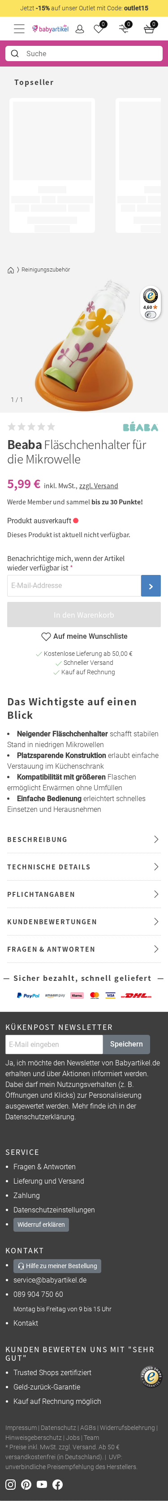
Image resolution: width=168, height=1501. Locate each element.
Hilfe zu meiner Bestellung (61, 1265)
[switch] (150, 314)
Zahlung (26, 1195)
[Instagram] (13, 1484)
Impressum (21, 1428)
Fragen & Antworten (44, 1166)
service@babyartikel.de (49, 1280)
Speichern (126, 1044)
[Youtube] (44, 1484)
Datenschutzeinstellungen (54, 1210)
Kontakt (25, 1323)
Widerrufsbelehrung (127, 1428)
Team (91, 1438)
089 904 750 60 (38, 1294)
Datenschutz (58, 1428)
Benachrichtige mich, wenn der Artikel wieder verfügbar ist (66, 562)
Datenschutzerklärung (39, 1117)
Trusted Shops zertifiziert (52, 1372)
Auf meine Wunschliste (90, 636)
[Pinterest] (29, 1484)
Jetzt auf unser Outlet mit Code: (84, 8)
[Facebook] (59, 1484)
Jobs (73, 1438)
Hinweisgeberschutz (33, 1438)
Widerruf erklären (41, 1224)
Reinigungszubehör (46, 269)
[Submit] (15, 53)
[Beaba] (141, 427)
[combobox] (84, 53)
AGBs (88, 1428)
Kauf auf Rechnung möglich (57, 1401)
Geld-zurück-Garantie (46, 1387)
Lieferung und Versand (48, 1181)
